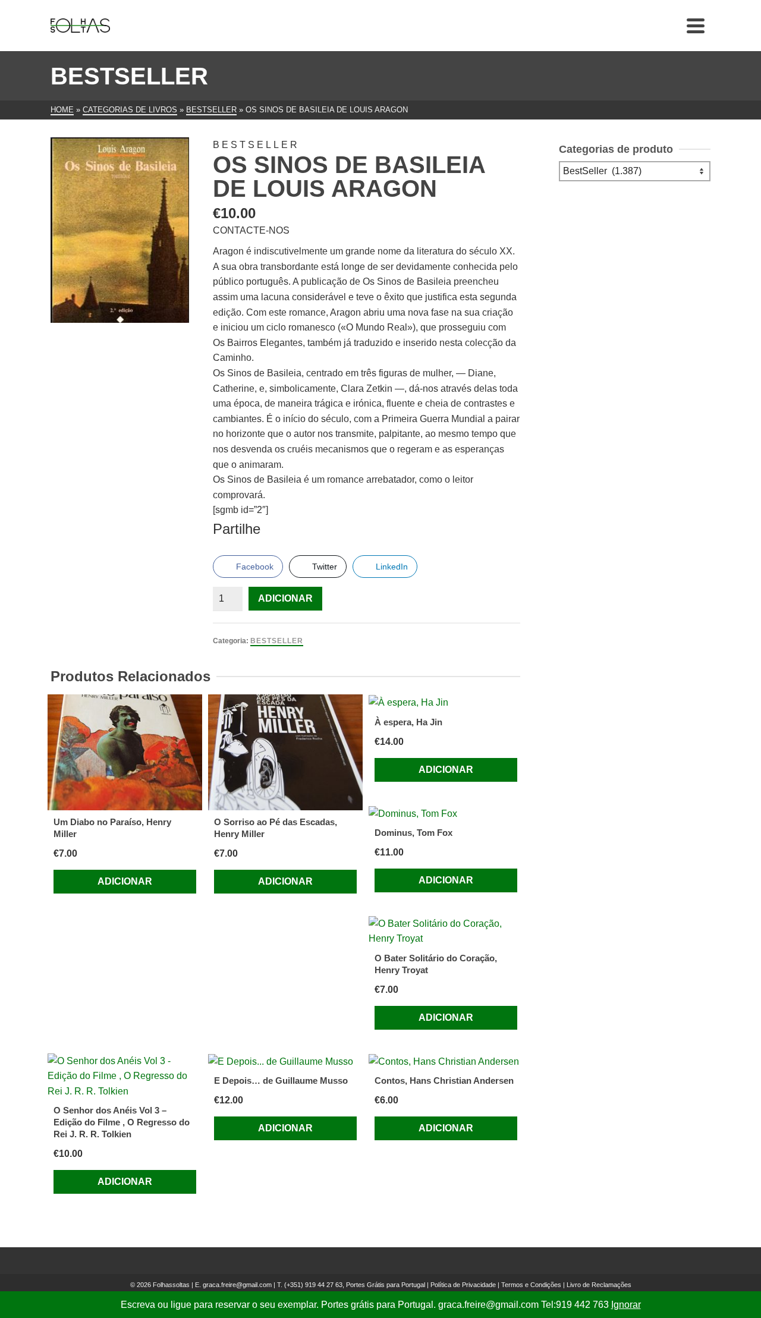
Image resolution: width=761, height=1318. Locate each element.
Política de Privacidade (463, 1284)
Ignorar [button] (626, 1305)
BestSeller (276, 641)
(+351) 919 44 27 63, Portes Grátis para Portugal (355, 1284)
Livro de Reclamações (599, 1284)
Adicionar (285, 598)
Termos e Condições (531, 1284)
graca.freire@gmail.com (237, 1284)
